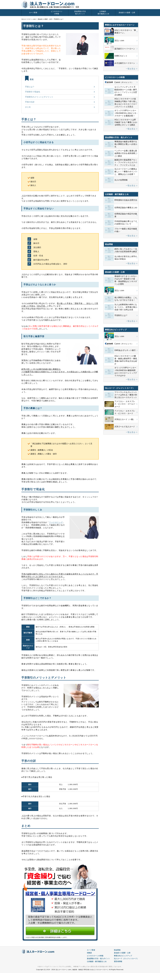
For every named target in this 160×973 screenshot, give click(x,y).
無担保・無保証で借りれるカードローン (50, 5)
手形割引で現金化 (32, 92)
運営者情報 (118, 961)
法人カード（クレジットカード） (126, 958)
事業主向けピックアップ (123, 956)
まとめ (28, 107)
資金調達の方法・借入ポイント (98, 958)
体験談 (89, 953)
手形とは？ (29, 87)
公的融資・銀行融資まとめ (103, 12)
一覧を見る (130, 69)
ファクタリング (56, 522)
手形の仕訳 (29, 102)
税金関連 (117, 950)
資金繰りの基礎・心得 (127, 12)
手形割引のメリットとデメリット (39, 97)
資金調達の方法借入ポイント (80, 12)
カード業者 (33, 12)
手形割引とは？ (59, 19)
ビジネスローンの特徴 (56, 12)
